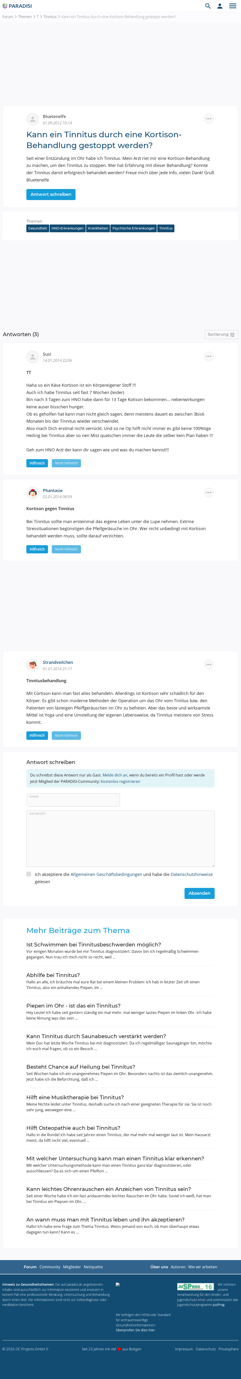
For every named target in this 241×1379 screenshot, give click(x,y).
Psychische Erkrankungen (133, 228)
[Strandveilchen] (34, 664)
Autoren (178, 1266)
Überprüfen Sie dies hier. (136, 1330)
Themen (25, 16)
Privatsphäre (229, 1349)
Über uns (159, 1267)
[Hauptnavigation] (233, 6)
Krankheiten (98, 228)
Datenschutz (206, 1349)
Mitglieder (72, 1266)
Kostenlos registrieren (120, 781)
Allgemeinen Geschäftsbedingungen (106, 874)
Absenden (199, 893)
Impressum (184, 1349)
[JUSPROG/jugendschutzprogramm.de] (195, 1286)
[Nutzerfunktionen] (220, 6)
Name (34, 796)
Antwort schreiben (51, 194)
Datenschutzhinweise (192, 874)
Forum (7, 16)
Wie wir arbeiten (202, 1266)
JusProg (219, 1304)
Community (50, 1266)
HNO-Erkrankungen (68, 228)
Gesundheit (37, 228)
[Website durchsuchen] (208, 6)
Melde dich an (115, 775)
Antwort (37, 814)
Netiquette (93, 1266)
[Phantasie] (34, 492)
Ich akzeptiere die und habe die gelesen (124, 877)
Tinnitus (50, 16)
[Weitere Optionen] (209, 119)
